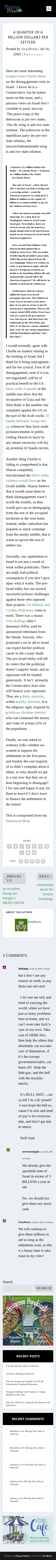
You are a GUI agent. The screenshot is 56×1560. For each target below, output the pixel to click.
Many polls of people (21, 389)
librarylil (14, 1448)
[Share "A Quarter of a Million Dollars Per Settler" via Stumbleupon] (22, 853)
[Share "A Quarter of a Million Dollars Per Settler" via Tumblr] (28, 846)
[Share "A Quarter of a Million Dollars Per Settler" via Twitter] (15, 846)
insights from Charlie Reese (26, 76)
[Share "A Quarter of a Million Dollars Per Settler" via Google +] (22, 846)
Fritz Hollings (16, 621)
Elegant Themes (23, 1556)
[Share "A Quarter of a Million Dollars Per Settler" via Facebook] (9, 846)
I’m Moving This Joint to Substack (22, 1366)
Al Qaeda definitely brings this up (27, 421)
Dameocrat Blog (18, 821)
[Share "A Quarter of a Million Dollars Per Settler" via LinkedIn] (40, 846)
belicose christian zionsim (27, 712)
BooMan (14, 1431)
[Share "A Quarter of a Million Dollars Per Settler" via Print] (34, 853)
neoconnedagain (30, 1151)
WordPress (47, 1556)
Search (8, 1282)
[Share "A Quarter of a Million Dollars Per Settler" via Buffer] (47, 846)
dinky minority (33, 696)
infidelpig (23, 968)
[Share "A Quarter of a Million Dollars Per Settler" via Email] (28, 853)
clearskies (14, 1465)
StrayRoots (29, 49)
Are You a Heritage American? (20, 1374)
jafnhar (13, 1481)
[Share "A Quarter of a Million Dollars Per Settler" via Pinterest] (34, 846)
